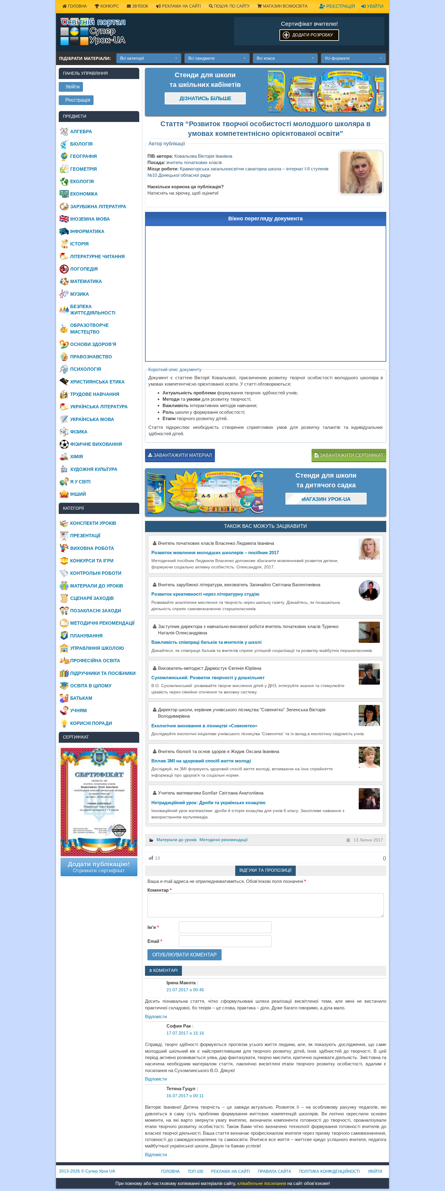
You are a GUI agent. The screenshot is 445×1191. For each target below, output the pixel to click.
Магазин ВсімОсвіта (285, 6)
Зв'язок (139, 6)
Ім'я (153, 927)
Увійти (375, 6)
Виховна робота (92, 548)
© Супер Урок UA (87, 1171)
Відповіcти (156, 1016)
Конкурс (109, 6)
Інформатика (87, 231)
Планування (86, 635)
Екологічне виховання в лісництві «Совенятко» (204, 725)
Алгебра (81, 131)
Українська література (99, 406)
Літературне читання (97, 256)
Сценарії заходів (92, 598)
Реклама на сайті (181, 6)
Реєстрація (340, 6)
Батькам (81, 698)
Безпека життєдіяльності (92, 309)
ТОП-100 (195, 1171)
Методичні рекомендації (223, 839)
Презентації (85, 535)
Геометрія (83, 169)
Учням (78, 710)
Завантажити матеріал (182, 455)
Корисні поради (91, 723)
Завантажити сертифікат (350, 455)
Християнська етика (97, 381)
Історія (79, 243)
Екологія (82, 181)
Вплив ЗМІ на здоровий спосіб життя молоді (201, 760)
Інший (78, 494)
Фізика (78, 431)
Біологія (81, 143)
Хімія (76, 456)
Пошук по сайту (231, 6)
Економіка (84, 193)
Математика (86, 281)
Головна (77, 6)
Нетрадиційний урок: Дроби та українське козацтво (208, 802)
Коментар (159, 890)
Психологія (85, 369)
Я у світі (80, 481)
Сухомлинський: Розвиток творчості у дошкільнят (208, 677)
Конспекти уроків (93, 523)
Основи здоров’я (93, 344)
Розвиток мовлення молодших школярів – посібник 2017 (215, 552)
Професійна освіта (95, 660)
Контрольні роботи (95, 573)
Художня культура (93, 469)
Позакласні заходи (95, 610)
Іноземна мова (90, 219)
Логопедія (84, 268)
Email (154, 941)
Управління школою (97, 648)
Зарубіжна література (98, 206)
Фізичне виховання (96, 444)
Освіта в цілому (90, 685)
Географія (83, 156)
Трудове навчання (94, 394)
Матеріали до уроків (176, 839)
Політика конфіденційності (329, 1171)
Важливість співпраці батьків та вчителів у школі (206, 642)
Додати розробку (312, 34)
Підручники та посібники (103, 673)
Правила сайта (274, 1171)
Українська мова (92, 419)
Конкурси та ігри (92, 560)
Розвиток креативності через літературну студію (205, 594)
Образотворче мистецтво (89, 328)
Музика (79, 294)
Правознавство (91, 356)
